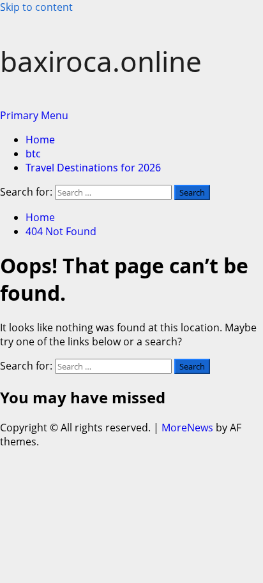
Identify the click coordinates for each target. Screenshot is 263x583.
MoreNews (187, 428)
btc (33, 154)
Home (40, 140)
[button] (34, 115)
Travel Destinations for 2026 (93, 168)
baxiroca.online (101, 61)
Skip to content (36, 7)
